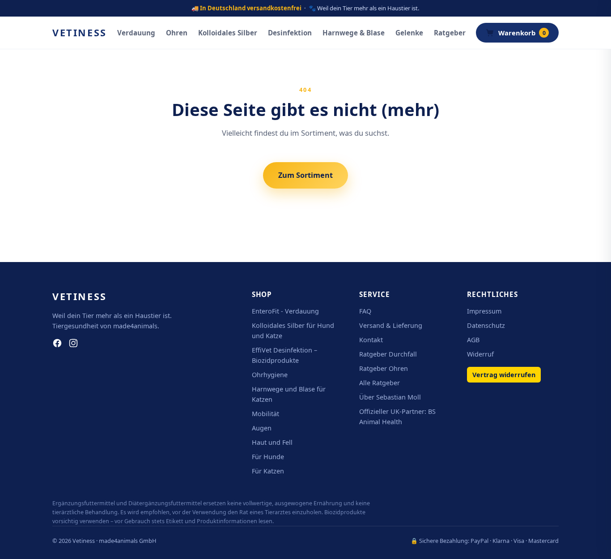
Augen (262, 428)
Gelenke (409, 32)
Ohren (176, 32)
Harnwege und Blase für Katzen (289, 394)
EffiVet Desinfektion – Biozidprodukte (284, 355)
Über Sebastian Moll (390, 397)
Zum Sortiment (305, 175)
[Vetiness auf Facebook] (57, 343)
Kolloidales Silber (227, 32)
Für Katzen (268, 471)
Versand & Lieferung (390, 325)
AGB (473, 339)
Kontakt (371, 339)
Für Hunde (268, 456)
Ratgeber (450, 32)
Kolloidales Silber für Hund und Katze (293, 330)
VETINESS (79, 32)
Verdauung (136, 32)
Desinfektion (290, 32)
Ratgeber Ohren (383, 368)
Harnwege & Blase (353, 32)
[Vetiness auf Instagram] (73, 343)
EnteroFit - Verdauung (285, 311)
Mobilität (265, 413)
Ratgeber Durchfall (388, 354)
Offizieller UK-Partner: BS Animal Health (397, 416)
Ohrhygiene (270, 374)
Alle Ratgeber (379, 382)
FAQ (365, 311)
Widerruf (480, 354)
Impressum (484, 311)
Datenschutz (486, 325)
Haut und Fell (272, 442)
